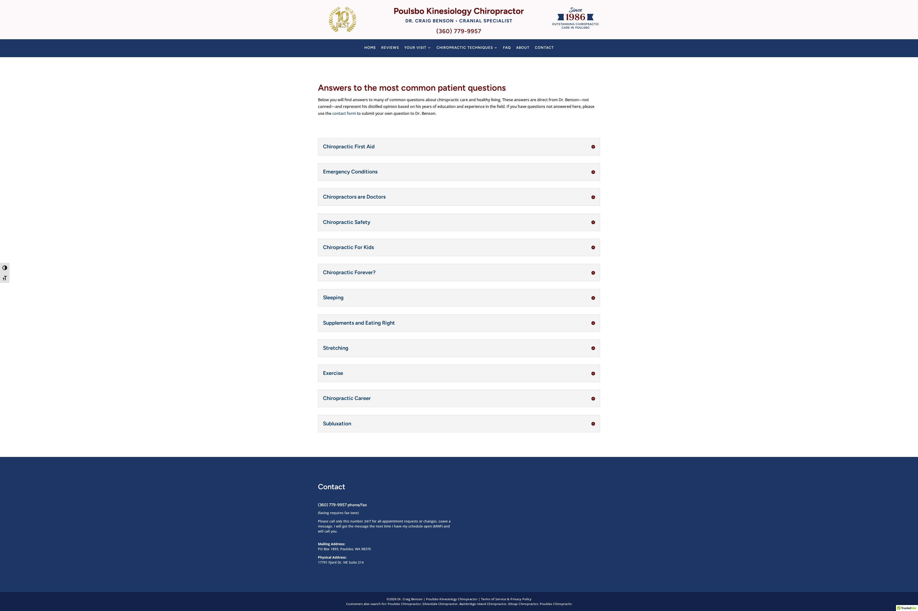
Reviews (390, 48)
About (523, 48)
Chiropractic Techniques (465, 48)
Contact (544, 48)
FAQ (507, 48)
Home (370, 48)
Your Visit (415, 48)
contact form (344, 113)
